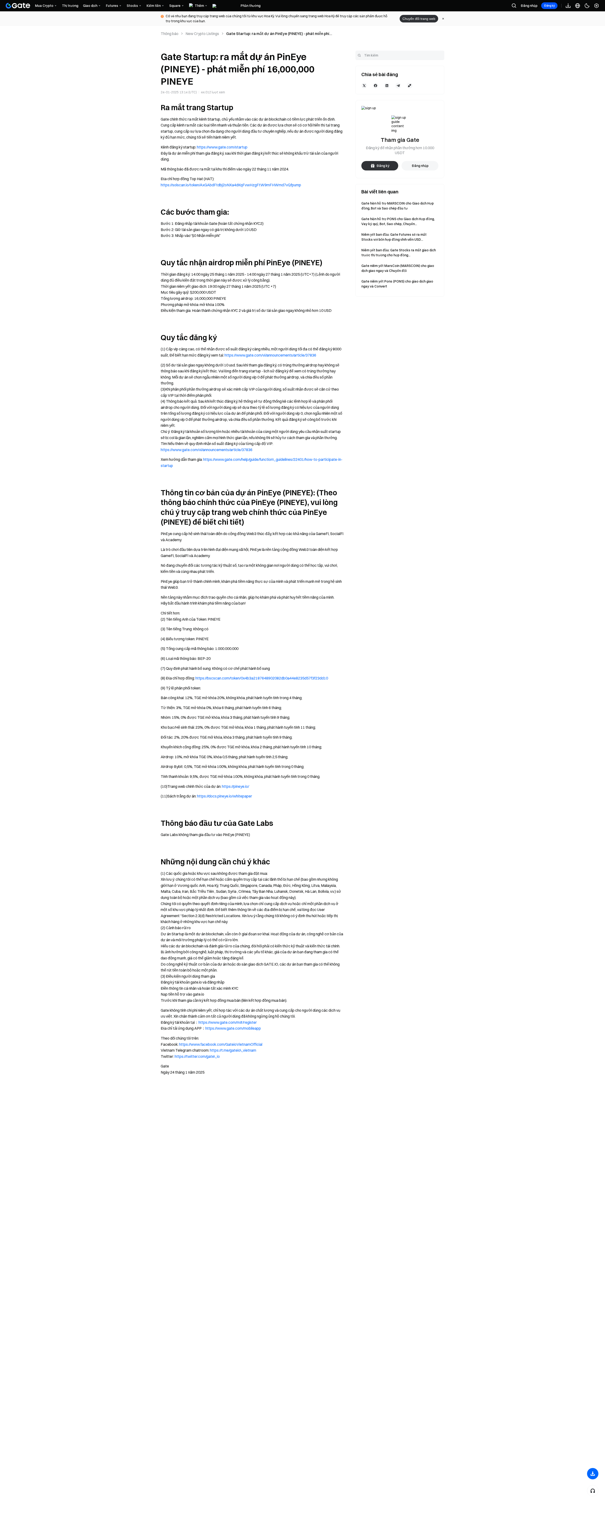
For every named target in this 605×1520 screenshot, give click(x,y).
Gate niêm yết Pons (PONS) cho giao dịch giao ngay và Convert (397, 283)
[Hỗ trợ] (592, 1490)
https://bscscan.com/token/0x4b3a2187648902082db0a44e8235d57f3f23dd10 (261, 678)
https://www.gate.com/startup (222, 147)
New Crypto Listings (202, 33)
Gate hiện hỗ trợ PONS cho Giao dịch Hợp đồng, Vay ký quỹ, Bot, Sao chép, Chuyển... (398, 221)
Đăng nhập (529, 6)
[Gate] (18, 6)
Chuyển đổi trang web (418, 19)
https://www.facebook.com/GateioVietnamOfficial (220, 1044)
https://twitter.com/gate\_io (197, 1056)
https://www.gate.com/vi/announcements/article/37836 (270, 355)
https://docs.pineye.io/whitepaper (224, 796)
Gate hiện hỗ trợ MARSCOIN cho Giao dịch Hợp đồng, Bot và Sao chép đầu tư (397, 205)
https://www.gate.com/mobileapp (233, 1028)
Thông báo (169, 33)
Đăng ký (549, 5)
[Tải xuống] (592, 1473)
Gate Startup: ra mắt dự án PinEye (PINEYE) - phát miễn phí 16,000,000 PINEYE (277, 33)
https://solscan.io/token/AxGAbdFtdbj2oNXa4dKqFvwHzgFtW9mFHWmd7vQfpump (231, 185)
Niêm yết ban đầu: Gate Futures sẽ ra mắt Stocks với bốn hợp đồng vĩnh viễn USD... (394, 237)
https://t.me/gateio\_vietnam (233, 1050)
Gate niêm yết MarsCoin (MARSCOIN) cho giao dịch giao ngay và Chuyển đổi (397, 268)
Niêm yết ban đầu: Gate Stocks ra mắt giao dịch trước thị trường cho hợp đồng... (398, 252)
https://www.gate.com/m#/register (228, 1022)
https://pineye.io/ (235, 786)
